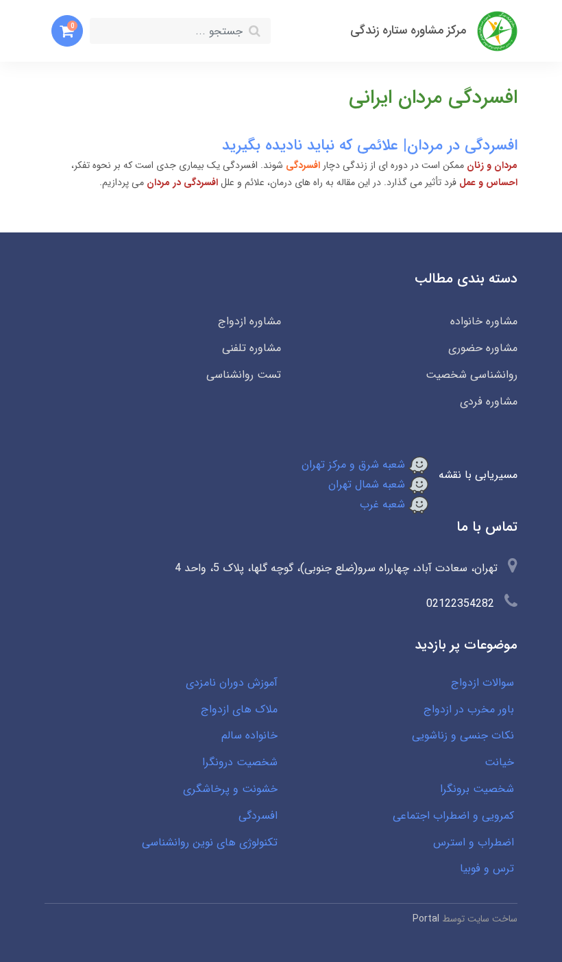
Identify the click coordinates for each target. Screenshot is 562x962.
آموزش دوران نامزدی (232, 682)
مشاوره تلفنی (251, 348)
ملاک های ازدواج (239, 709)
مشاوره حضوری (482, 348)
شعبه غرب (384, 504)
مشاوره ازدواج (249, 321)
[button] (67, 31)
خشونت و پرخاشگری (230, 788)
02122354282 (460, 603)
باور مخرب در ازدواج (469, 709)
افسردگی (258, 815)
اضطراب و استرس (473, 842)
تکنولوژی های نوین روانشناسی (210, 842)
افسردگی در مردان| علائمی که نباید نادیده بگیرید (369, 145)
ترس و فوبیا (487, 868)
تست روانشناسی (243, 374)
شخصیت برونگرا (477, 788)
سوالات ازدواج (482, 682)
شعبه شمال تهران (368, 484)
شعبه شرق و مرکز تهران (355, 464)
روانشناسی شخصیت (471, 374)
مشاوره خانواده (483, 321)
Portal (426, 918)
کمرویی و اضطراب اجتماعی (453, 815)
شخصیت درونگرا (240, 762)
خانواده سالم (249, 735)
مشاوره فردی (488, 401)
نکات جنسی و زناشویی (463, 735)
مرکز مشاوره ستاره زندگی (408, 30)
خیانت (499, 762)
